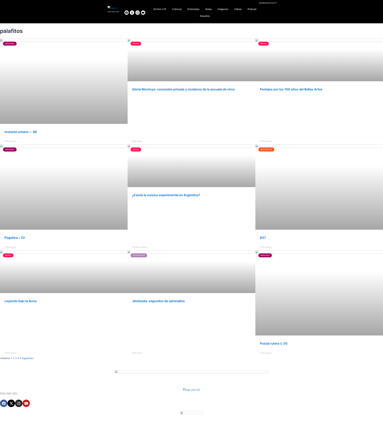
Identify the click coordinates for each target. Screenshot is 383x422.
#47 (263, 238)
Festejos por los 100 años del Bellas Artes (291, 89)
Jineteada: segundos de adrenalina (158, 301)
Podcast (252, 9)
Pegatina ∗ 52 (14, 238)
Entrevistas (193, 9)
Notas (208, 9)
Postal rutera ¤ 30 (273, 343)
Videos (238, 9)
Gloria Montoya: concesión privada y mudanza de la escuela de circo (183, 89)
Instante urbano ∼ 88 (20, 132)
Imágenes (223, 9)
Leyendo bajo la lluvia (20, 301)
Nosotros (205, 16)
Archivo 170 (159, 9)
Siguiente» (28, 358)
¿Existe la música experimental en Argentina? (166, 195)
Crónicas (177, 9)
